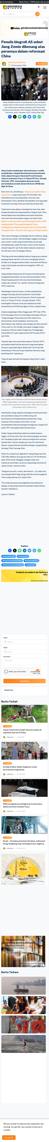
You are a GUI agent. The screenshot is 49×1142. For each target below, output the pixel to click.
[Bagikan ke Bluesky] (29, 117)
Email (5, 647)
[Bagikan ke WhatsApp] (39, 117)
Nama (5, 638)
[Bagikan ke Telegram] (34, 117)
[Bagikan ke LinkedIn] (24, 117)
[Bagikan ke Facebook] (10, 117)
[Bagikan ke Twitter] (15, 117)
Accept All (9, 1137)
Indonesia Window (17, 62)
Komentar (7, 657)
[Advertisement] (24, 144)
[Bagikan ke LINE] (19, 117)
